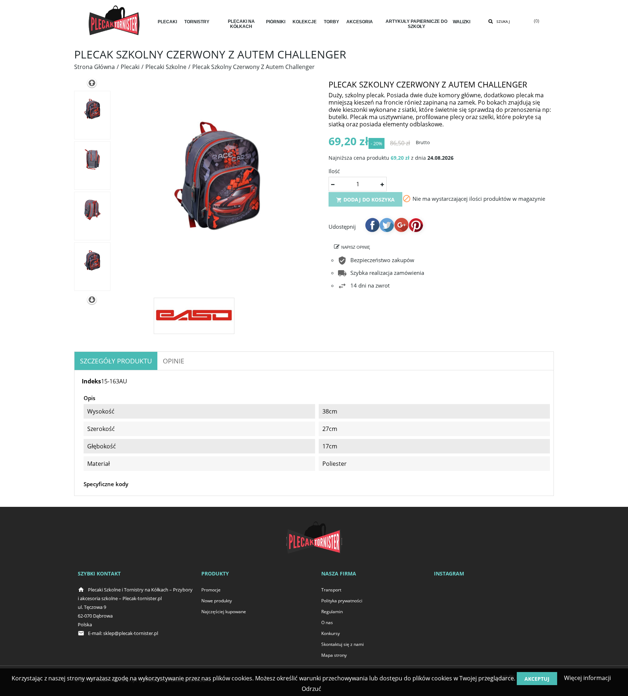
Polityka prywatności (341, 601)
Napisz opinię (355, 247)
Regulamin (332, 612)
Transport (331, 590)
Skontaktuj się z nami (342, 644)
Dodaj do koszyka (365, 199)
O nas (327, 622)
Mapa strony (334, 655)
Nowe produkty (216, 601)
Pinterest (415, 224)
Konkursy (330, 633)
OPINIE (173, 361)
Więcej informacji (587, 678)
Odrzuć (311, 689)
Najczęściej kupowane (223, 612)
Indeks (91, 381)
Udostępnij (372, 224)
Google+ (401, 224)
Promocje (211, 590)
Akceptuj (537, 678)
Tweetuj (386, 224)
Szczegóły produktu (116, 361)
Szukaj (503, 21)
